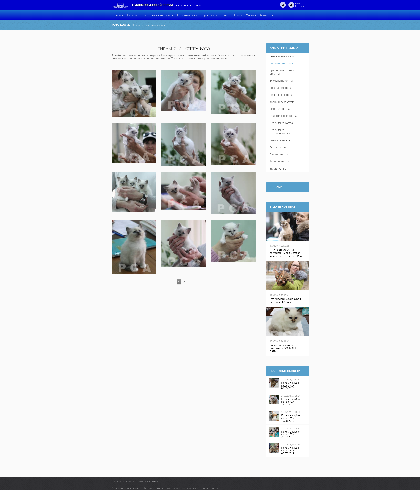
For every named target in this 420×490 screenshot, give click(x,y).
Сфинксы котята (279, 147)
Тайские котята (279, 154)
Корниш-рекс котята (282, 102)
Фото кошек (121, 25)
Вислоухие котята (280, 88)
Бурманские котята (281, 80)
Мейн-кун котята (280, 109)
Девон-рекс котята (281, 95)
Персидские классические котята (282, 131)
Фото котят (138, 24)
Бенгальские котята (282, 56)
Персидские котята (281, 123)
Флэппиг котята (279, 161)
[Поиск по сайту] (283, 4)
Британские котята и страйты (282, 72)
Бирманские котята (281, 63)
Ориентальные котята (283, 116)
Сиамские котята (280, 140)
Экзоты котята (278, 168)
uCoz (156, 481)
